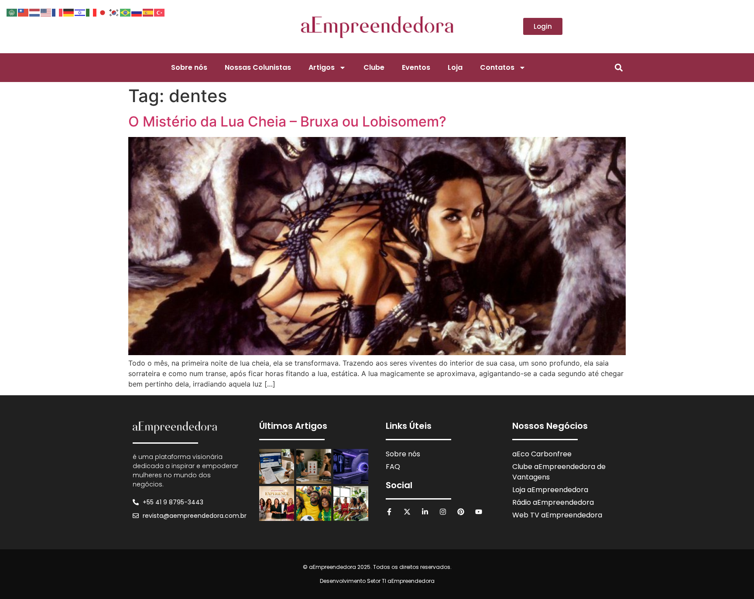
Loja (455, 67)
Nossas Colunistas (258, 67)
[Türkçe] (159, 11)
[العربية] (12, 11)
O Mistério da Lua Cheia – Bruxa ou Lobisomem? (287, 121)
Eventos (416, 67)
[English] (46, 11)
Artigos (321, 67)
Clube (373, 67)
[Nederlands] (35, 11)
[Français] (57, 11)
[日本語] (103, 11)
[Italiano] (91, 11)
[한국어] (114, 11)
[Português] (125, 11)
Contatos (497, 67)
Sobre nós (189, 67)
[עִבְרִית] (80, 11)
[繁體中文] (23, 11)
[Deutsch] (69, 11)
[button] (618, 67)
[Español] (148, 11)
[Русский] (137, 11)
